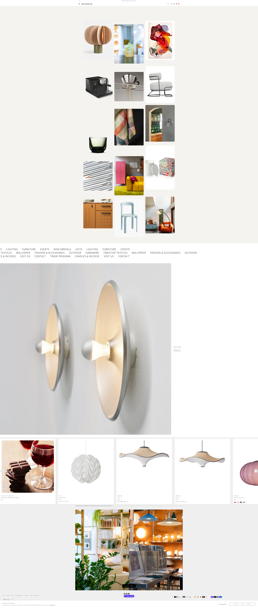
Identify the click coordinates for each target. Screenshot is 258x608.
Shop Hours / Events (129, 585)
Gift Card (12, 595)
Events (29, 249)
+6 (246, 502)
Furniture (14, 249)
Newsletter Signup (36, 595)
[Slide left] (2, 470)
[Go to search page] (172, 4)
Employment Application (19, 595)
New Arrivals (47, 249)
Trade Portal (26, 595)
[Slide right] (256, 470)
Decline (248, 604)
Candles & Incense (68, 256)
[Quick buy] (54, 492)
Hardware (75, 252)
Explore (177, 350)
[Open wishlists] (176, 4)
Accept (235, 604)
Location (8, 595)
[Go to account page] (174, 4)
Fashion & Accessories (32, 252)
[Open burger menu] (79, 4)
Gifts (63, 249)
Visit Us (6, 256)
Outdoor (58, 252)
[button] (172, 4)
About (4, 595)
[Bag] (179, 4)
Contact (21, 256)
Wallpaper (122, 252)
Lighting (77, 249)
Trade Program (41, 256)
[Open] (160, 168)
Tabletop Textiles (98, 252)
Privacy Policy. (52, 605)
